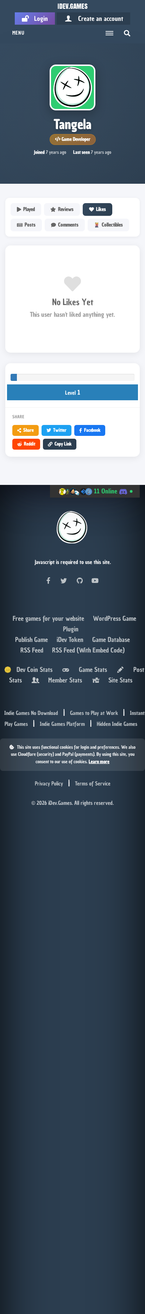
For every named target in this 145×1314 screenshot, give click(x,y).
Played (29, 209)
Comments (68, 224)
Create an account (98, 18)
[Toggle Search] (127, 33)
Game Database (111, 639)
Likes (101, 209)
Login (38, 18)
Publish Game (32, 639)
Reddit (29, 444)
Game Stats (91, 669)
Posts (30, 224)
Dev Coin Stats (31, 669)
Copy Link (63, 444)
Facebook (92, 430)
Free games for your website (49, 618)
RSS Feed (32, 650)
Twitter (60, 430)
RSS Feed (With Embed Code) (88, 650)
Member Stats (63, 680)
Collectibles (112, 224)
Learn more (99, 762)
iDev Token (71, 639)
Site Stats (118, 680)
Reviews (66, 209)
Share (28, 430)
